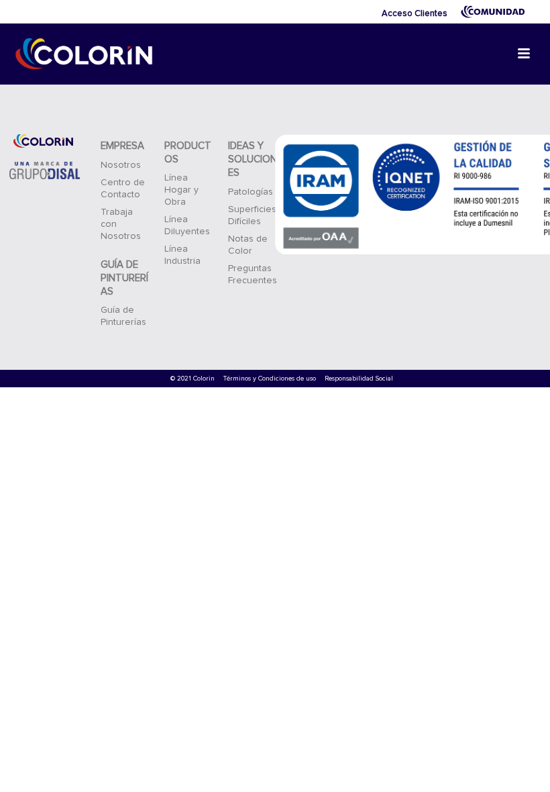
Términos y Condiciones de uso (269, 378)
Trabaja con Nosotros (121, 224)
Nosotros (121, 165)
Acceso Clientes (414, 13)
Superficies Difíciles (252, 215)
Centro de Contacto (123, 188)
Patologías (250, 192)
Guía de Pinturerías (123, 316)
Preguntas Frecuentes (252, 274)
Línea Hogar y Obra (181, 190)
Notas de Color (248, 245)
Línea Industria (182, 255)
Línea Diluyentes (187, 225)
